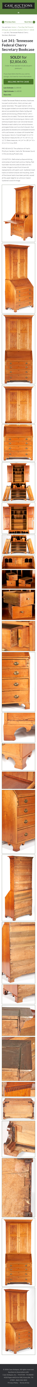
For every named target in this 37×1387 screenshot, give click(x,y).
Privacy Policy (13, 1383)
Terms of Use (24, 1383)
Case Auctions (18, 6)
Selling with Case (18, 82)
